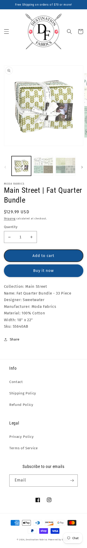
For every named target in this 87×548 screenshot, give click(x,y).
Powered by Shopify (59, 539)
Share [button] (14, 339)
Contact (16, 382)
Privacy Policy (21, 437)
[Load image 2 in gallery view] (43, 166)
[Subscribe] (71, 480)
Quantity (11, 227)
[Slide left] (5, 167)
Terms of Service (23, 448)
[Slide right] (82, 167)
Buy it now (43, 270)
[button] (6, 31)
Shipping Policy (22, 393)
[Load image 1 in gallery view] (21, 166)
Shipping (10, 218)
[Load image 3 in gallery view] (65, 166)
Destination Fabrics (36, 539)
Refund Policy (21, 405)
